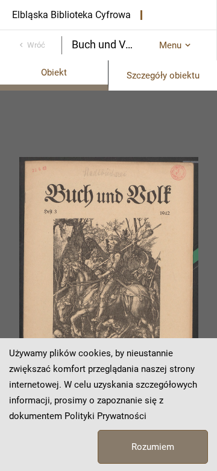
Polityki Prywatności (105, 416)
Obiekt (54, 72)
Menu (170, 45)
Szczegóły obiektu (163, 75)
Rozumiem (152, 446)
